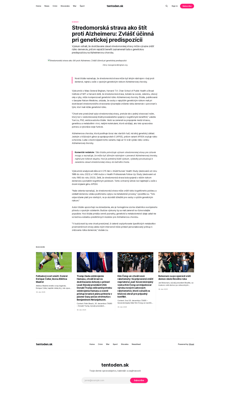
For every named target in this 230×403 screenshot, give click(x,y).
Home (38, 6)
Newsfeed (136, 344)
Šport (82, 6)
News (46, 6)
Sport (115, 344)
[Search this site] (167, 6)
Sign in (175, 6)
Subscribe (187, 6)
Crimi (55, 6)
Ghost (191, 344)
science (75, 22)
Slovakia (124, 344)
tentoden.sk (115, 6)
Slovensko (65, 6)
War (74, 6)
